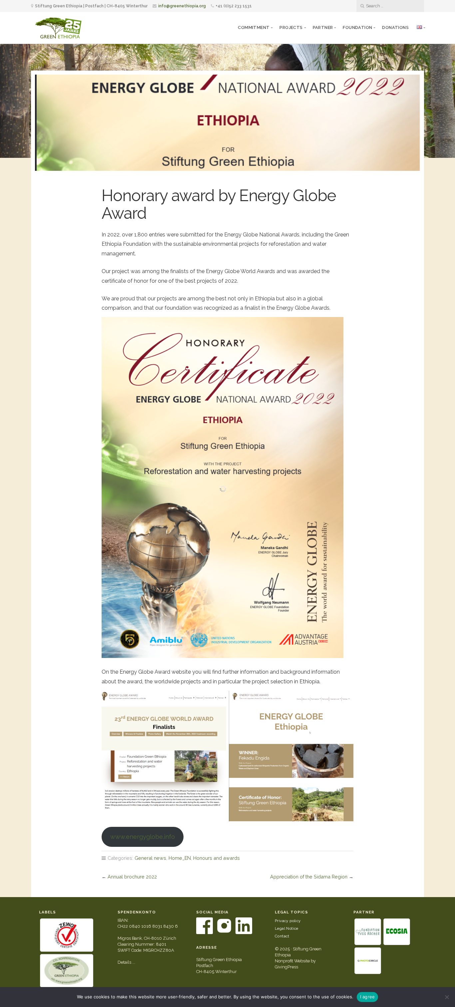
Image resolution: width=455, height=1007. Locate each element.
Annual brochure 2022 (132, 876)
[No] (446, 997)
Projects (290, 27)
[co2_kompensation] (66, 970)
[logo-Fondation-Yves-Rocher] (367, 931)
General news (150, 858)
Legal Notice (286, 928)
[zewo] (66, 935)
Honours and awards (216, 858)
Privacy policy (288, 920)
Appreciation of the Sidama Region (308, 876)
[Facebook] (205, 932)
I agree (367, 996)
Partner (323, 27)
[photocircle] (367, 960)
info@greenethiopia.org (182, 6)
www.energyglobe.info (142, 836)
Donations (395, 27)
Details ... (126, 962)
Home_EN (180, 858)
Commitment (253, 27)
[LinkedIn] (243, 932)
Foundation (357, 27)
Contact (282, 936)
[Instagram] (224, 932)
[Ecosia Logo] (396, 931)
